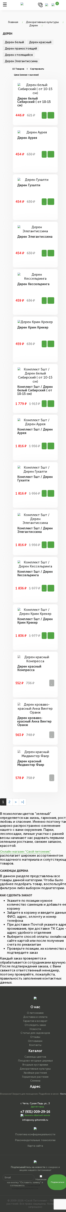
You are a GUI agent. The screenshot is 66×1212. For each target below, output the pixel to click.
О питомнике (35, 1012)
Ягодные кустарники (35, 1064)
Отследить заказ (35, 1025)
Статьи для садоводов (35, 1032)
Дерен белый (14, 42)
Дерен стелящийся (19, 55)
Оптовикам (35, 1041)
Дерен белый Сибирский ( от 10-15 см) (34, 102)
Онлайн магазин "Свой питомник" (25, 851)
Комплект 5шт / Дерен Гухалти (35, 478)
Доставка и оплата (35, 1017)
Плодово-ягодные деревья (35, 1060)
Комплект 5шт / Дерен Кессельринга (35, 573)
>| (22, 802)
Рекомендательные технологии (35, 1140)
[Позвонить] (40, 5)
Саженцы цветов (35, 1056)
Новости (35, 1029)
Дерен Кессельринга (33, 284)
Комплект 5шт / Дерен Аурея (35, 431)
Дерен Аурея (27, 138)
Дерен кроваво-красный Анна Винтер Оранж (34, 721)
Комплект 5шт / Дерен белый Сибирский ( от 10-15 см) (35, 390)
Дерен (33, 25)
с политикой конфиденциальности (26, 1187)
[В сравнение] (44, 115)
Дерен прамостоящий (21, 48)
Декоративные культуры (42, 22)
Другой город (37, 1107)
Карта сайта (35, 1145)
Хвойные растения (35, 1072)
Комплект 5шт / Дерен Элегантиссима (35, 530)
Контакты (35, 1045)
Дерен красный (40, 42)
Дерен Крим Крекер (32, 327)
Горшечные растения (35, 1076)
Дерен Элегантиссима (21, 61)
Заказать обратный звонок (37, 1115)
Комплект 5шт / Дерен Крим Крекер (35, 621)
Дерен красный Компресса (29, 668)
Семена (35, 1080)
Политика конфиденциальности (35, 1134)
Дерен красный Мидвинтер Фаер (30, 763)
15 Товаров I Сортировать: (28, 69)
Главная (13, 22)
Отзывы (35, 1037)
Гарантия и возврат (35, 1021)
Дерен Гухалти (28, 185)
